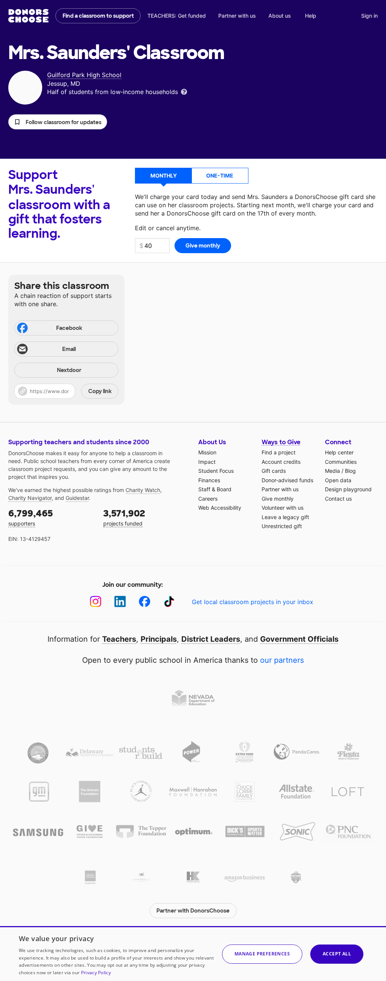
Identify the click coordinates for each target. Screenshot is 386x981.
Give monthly (278, 498)
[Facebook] (144, 601)
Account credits (281, 462)
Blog (350, 471)
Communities (341, 462)
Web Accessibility (219, 507)
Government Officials (299, 639)
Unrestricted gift (282, 526)
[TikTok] (169, 601)
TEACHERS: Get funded (176, 15)
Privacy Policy (96, 972)
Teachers (119, 639)
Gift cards (274, 471)
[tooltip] (184, 91)
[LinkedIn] (120, 601)
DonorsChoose (28, 16)
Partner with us (237, 15)
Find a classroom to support (98, 15)
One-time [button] (219, 175)
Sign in (369, 15)
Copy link (100, 391)
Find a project (279, 452)
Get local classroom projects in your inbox (252, 602)
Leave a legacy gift (285, 517)
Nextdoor (69, 370)
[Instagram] (95, 601)
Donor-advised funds (287, 480)
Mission (207, 452)
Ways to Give (281, 442)
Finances (209, 480)
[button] (57, 121)
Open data (338, 480)
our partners (282, 660)
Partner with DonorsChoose (193, 910)
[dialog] (193, 953)
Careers (208, 498)
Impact (207, 462)
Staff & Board (214, 489)
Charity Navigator (30, 498)
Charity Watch (143, 490)
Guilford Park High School (84, 75)
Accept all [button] (337, 954)
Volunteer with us (282, 507)
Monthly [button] (163, 175)
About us (279, 15)
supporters (30, 517)
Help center (339, 452)
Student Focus (216, 471)
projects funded (124, 517)
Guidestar (77, 498)
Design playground (348, 489)
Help (310, 15)
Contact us (338, 498)
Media (332, 471)
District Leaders (210, 639)
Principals (159, 639)
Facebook (69, 328)
